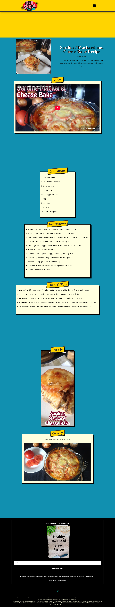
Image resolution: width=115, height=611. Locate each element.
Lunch (84, 56)
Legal (57, 591)
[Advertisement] (58, 24)
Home (79, 56)
